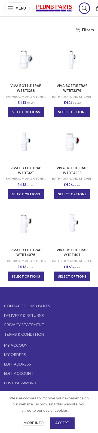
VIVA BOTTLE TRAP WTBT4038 (72, 170)
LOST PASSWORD (20, 383)
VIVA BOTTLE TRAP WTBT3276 (72, 88)
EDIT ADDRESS (17, 364)
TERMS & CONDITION (24, 334)
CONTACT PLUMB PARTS (27, 306)
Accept (62, 423)
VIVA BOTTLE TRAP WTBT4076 (25, 252)
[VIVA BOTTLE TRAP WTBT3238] (26, 59)
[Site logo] (54, 7)
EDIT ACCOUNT (18, 373)
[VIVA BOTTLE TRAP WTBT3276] (72, 59)
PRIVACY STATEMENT (24, 324)
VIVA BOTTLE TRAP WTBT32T (25, 170)
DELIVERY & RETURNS (24, 315)
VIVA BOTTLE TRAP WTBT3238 (25, 88)
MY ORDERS (15, 354)
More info (33, 423)
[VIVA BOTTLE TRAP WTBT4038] (72, 142)
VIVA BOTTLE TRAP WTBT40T (72, 252)
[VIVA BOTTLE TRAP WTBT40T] (72, 224)
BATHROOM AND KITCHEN (26, 97)
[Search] (84, 8)
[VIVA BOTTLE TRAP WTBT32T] (26, 142)
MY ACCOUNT (17, 345)
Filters (88, 30)
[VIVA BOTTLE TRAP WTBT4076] (26, 224)
